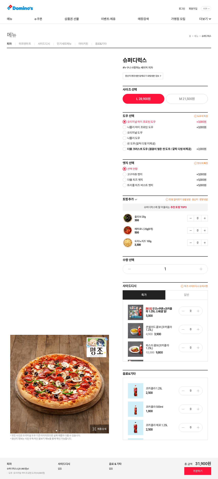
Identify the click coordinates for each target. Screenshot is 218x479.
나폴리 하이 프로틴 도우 (166, 127)
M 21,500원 (187, 99)
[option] (59, 384)
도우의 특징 (202, 116)
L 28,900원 (143, 99)
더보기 (203, 19)
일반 (186, 295)
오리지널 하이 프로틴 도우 (166, 122)
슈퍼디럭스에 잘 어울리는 (165, 207)
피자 (9, 43)
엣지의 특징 (202, 163)
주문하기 (198, 471)
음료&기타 (100, 43)
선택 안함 (132, 169)
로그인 (182, 8)
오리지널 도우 (134, 132)
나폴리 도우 (133, 138)
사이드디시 (44, 43)
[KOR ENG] (206, 8)
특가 (144, 295)
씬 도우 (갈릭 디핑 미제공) (141, 143)
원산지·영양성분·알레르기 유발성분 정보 (142, 76)
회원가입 (193, 8)
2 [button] (59, 430)
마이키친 (83, 43)
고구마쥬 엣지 (166, 174)
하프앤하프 (25, 43)
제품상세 (101, 429)
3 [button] (63, 430)
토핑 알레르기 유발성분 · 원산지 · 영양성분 (188, 199)
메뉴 (196, 36)
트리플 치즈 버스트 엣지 (166, 185)
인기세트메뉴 (64, 43)
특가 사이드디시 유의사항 (196, 286)
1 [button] (56, 430)
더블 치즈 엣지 (166, 180)
